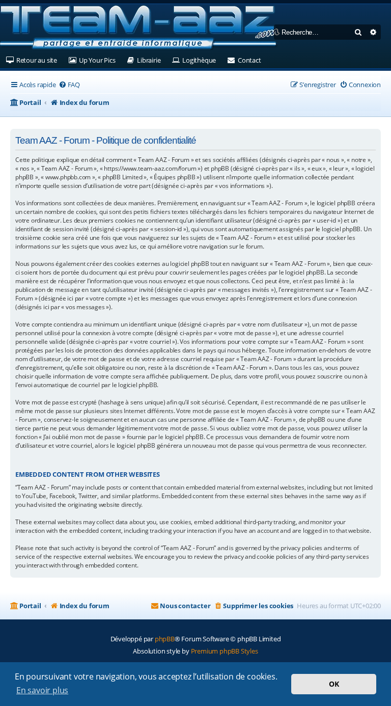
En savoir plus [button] (42, 690)
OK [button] (334, 684)
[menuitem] (69, 84)
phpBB (165, 638)
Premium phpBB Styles (224, 651)
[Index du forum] (140, 28)
